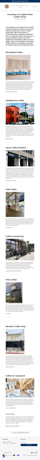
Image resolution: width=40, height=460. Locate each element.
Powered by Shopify (34, 455)
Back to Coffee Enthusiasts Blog (21, 432)
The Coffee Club (28, 455)
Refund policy (12, 443)
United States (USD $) (7, 452)
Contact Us (9, 441)
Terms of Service (6, 443)
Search (4, 441)
